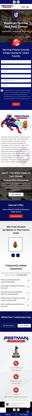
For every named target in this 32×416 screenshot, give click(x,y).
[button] (25, 7)
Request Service (16, 216)
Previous (13, 255)
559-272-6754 (22, 275)
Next (18, 255)
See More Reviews (8, 325)
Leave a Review (24, 325)
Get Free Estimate (16, 194)
